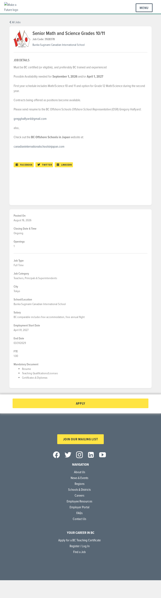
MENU (144, 7)
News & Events (79, 477)
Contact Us (79, 518)
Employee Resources (79, 501)
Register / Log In (80, 546)
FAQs (79, 513)
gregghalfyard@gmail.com (30, 118)
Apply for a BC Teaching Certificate (79, 540)
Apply (80, 403)
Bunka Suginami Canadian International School (58, 45)
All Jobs (16, 22)
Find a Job (79, 551)
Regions (79, 483)
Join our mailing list (80, 439)
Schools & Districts (79, 489)
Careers (79, 495)
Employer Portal (79, 507)
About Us (79, 472)
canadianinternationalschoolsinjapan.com (39, 146)
